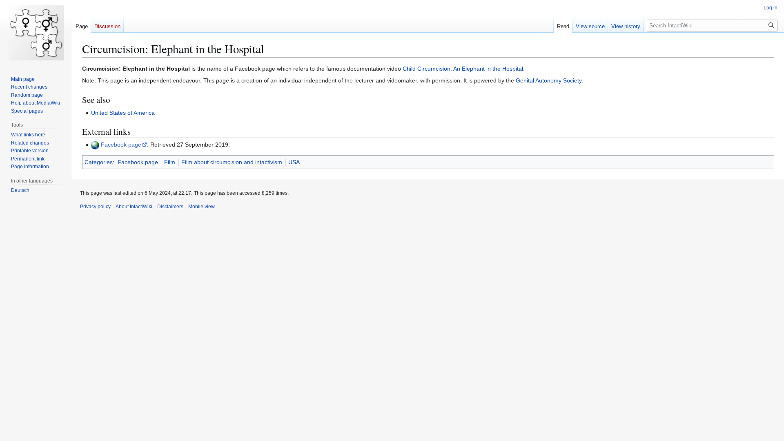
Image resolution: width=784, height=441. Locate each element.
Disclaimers (170, 206)
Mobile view (201, 206)
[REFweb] (95, 144)
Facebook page (121, 144)
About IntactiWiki (134, 206)
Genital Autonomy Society (548, 80)
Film (169, 162)
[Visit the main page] (36, 32)
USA (294, 162)
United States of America (123, 112)
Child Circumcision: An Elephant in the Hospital (463, 68)
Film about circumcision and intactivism (231, 162)
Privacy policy (95, 206)
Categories (99, 162)
